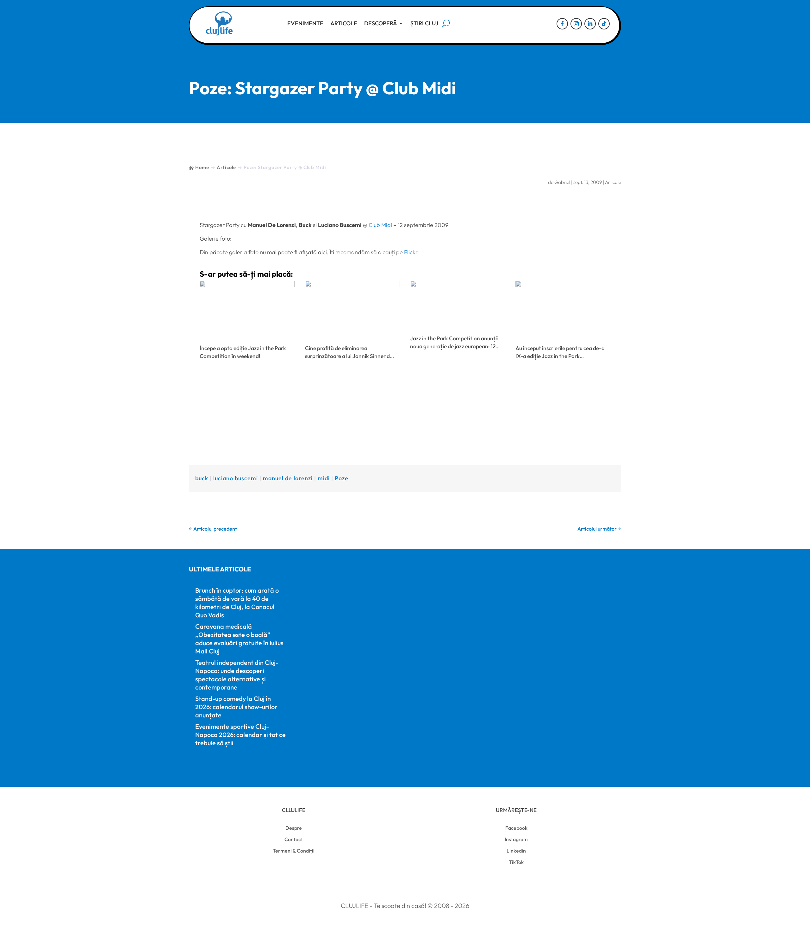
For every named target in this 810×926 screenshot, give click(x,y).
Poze (341, 478)
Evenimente (305, 23)
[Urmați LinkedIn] (590, 23)
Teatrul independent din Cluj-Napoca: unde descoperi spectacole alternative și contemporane (236, 674)
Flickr (411, 252)
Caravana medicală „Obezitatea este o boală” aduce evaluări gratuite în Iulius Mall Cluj (239, 638)
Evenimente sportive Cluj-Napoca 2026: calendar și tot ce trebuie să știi (240, 734)
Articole (343, 23)
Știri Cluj (424, 23)
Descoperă (380, 23)
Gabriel (562, 182)
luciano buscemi (235, 478)
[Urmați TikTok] (604, 23)
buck (201, 478)
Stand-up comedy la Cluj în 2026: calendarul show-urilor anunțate (236, 707)
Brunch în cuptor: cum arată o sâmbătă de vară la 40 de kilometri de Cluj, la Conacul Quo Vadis (237, 602)
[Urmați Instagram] (576, 23)
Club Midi (380, 225)
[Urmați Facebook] (562, 23)
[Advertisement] (405, 413)
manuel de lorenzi (288, 478)
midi (324, 478)
